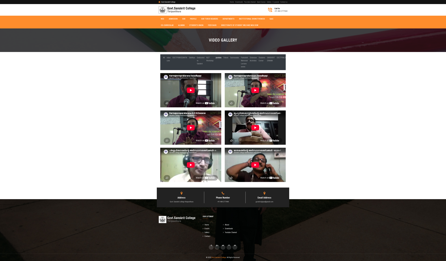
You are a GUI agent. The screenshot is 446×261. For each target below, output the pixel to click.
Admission (173, 19)
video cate (169, 59)
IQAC (271, 19)
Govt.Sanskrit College (218, 257)
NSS (162, 19)
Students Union (196, 25)
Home (232, 2)
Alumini (181, 25)
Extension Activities (253, 59)
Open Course (261, 2)
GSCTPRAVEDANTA (179, 58)
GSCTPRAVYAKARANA (303, 58)
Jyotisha (218, 58)
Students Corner (262, 59)
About (227, 225)
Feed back (212, 25)
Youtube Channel (231, 232)
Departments (228, 19)
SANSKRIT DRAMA (271, 59)
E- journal (276, 2)
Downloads (239, 2)
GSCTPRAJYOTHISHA (285, 58)
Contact (207, 236)
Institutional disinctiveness (252, 19)
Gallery (269, 2)
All (164, 58)
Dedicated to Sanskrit (200, 61)
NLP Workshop (209, 59)
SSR (183, 19)
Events (207, 228)
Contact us (283, 2)
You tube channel (250, 2)
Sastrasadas (234, 58)
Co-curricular (167, 25)
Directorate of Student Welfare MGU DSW (239, 25)
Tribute (225, 58)
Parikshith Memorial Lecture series (244, 62)
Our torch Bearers (209, 19)
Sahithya (192, 58)
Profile (193, 19)
